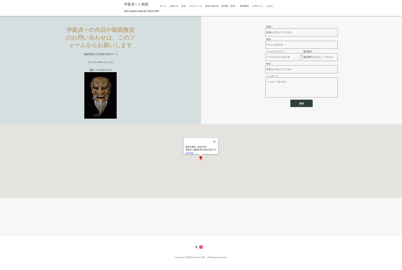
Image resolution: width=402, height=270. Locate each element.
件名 (268, 64)
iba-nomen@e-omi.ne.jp (100, 62)
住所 (268, 39)
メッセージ (272, 76)
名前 (268, 26)
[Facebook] (196, 247)
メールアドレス (274, 51)
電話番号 (307, 51)
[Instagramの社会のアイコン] (201, 247)
